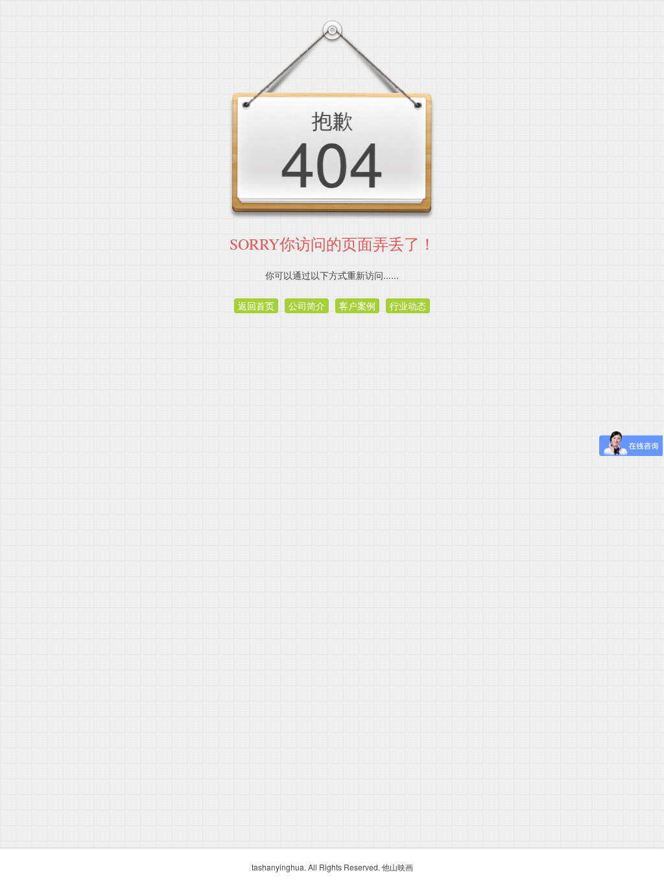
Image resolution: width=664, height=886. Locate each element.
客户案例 (357, 305)
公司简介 (307, 305)
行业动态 (408, 305)
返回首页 (256, 305)
